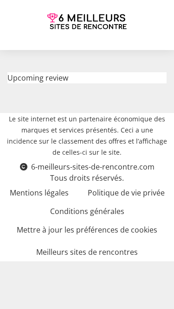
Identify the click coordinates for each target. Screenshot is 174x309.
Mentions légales (39, 193)
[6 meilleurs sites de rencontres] (87, 21)
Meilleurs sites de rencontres (87, 252)
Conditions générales (87, 211)
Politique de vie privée (126, 193)
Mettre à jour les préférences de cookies (87, 230)
